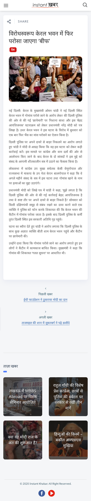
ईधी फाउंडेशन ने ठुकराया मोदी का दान (45, 299)
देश (13, 49)
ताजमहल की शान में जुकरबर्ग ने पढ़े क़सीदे (46, 323)
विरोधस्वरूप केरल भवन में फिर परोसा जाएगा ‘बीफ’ (41, 37)
